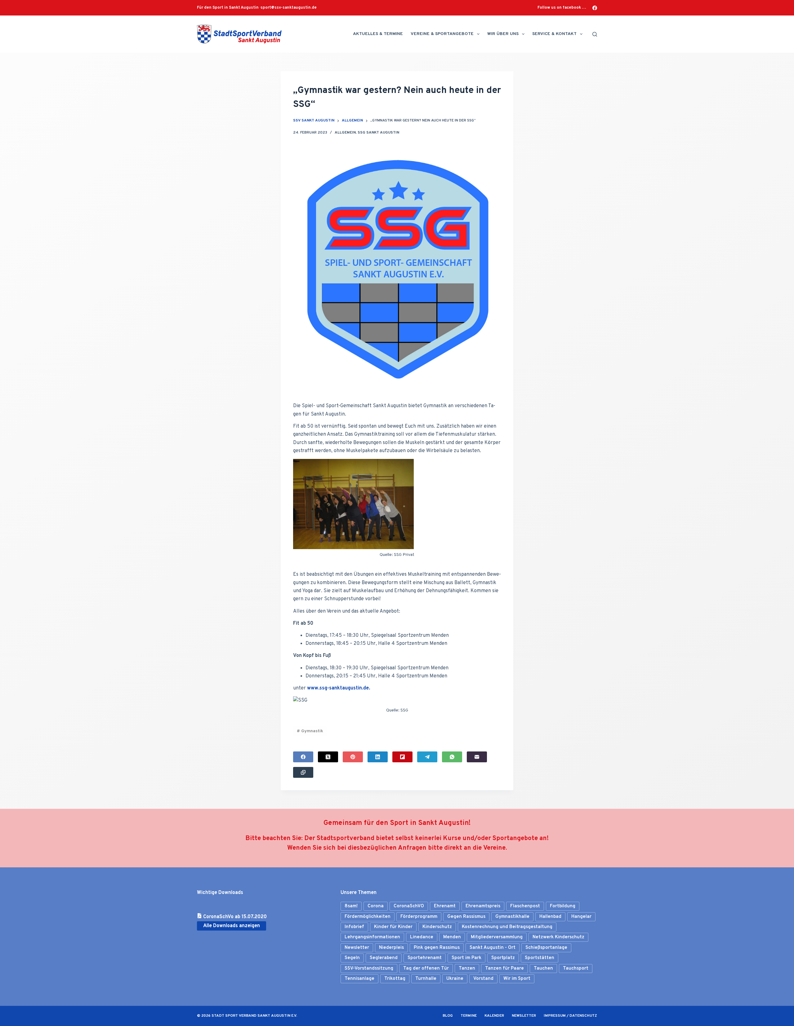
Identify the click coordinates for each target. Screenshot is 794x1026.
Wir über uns (503, 34)
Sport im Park (466, 958)
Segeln (352, 958)
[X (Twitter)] (328, 756)
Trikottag (394, 979)
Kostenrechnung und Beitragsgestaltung (507, 927)
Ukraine (454, 979)
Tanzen (467, 968)
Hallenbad (550, 917)
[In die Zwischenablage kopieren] (303, 772)
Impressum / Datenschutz (570, 1016)
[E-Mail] (477, 756)
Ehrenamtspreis (483, 906)
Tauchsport (575, 968)
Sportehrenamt (425, 958)
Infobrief (354, 927)
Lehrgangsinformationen (372, 937)
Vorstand (483, 979)
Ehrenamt (445, 906)
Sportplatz (503, 958)
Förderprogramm (418, 917)
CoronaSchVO (409, 906)
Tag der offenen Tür (426, 968)
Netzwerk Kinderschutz (558, 937)
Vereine (494, 848)
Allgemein (345, 132)
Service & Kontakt (554, 34)
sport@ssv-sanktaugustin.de (289, 7)
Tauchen (543, 968)
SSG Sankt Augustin (378, 132)
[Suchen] (594, 34)
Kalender (494, 1016)
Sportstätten (539, 958)
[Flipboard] (402, 756)
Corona (376, 906)
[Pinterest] (353, 756)
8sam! (351, 906)
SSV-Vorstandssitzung (369, 968)
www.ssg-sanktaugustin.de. (338, 688)
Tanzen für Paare (504, 968)
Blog (448, 1016)
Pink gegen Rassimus (437, 948)
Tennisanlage (359, 979)
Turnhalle (425, 979)
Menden (452, 937)
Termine (469, 1016)
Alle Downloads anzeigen (231, 926)
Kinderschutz (437, 927)
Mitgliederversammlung (497, 937)
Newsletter (357, 948)
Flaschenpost (525, 906)
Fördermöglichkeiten (367, 917)
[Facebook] (594, 8)
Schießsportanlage (546, 948)
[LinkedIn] (378, 756)
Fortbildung (562, 906)
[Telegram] (427, 756)
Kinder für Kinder (393, 927)
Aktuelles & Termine (378, 34)
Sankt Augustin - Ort (492, 948)
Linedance (421, 937)
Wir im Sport (516, 979)
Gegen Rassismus (466, 917)
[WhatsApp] (452, 756)
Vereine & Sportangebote (442, 34)
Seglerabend (384, 958)
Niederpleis (391, 948)
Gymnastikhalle (512, 917)
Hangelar (581, 917)
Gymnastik (310, 731)
